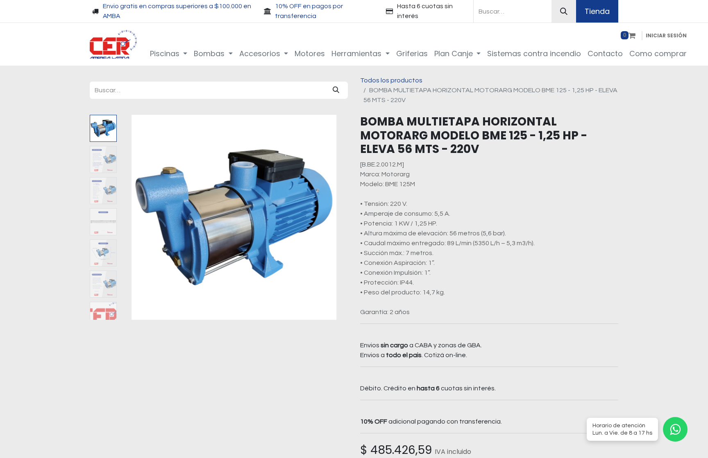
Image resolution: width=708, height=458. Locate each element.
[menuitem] (169, 53)
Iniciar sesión (666, 35)
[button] (137, 217)
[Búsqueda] (563, 11)
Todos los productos (391, 80)
